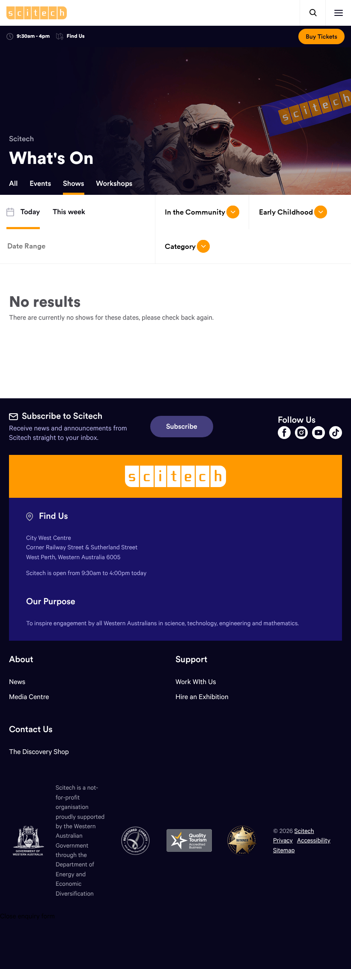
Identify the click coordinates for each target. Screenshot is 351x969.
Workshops (114, 183)
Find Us (76, 36)
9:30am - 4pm (33, 36)
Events (40, 183)
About (21, 659)
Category (180, 246)
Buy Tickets (321, 36)
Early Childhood (286, 212)
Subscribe (181, 426)
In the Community (195, 212)
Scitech (21, 138)
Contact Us (31, 729)
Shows (73, 183)
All (13, 183)
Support (191, 659)
